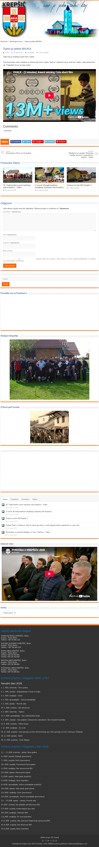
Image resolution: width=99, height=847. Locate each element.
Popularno (14, 499)
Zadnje (5, 499)
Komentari (25, 499)
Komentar (12, 212)
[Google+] (43, 840)
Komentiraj (31, 52)
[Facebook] (46, 840)
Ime (9, 235)
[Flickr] (51, 840)
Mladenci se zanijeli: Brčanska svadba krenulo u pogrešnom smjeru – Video (81, 154)
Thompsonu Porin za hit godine (18, 152)
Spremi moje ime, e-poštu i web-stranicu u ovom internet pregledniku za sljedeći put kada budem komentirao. (49, 260)
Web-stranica (8, 251)
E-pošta (11, 243)
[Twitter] (48, 840)
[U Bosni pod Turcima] (49, 427)
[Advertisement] (21, 472)
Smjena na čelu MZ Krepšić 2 (79, 185)
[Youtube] (56, 840)
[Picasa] (53, 840)
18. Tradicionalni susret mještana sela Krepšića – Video (17, 186)
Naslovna (4, 41)
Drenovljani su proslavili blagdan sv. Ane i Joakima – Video (28, 532)
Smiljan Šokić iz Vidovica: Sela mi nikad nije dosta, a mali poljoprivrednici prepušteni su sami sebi (42, 525)
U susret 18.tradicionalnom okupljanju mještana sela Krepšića (49, 186)
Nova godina (23, 688)
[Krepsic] (49, 18)
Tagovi (34, 499)
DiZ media (54, 837)
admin (7, 52)
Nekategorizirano (16, 41)
